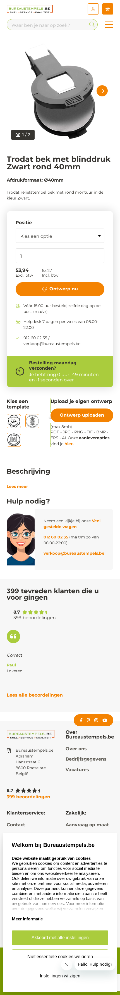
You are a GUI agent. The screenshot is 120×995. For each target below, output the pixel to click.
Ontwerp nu (63, 288)
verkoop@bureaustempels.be (74, 553)
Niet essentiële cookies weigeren (60, 956)
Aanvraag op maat (87, 824)
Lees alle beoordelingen (35, 695)
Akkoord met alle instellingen (60, 937)
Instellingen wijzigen (60, 975)
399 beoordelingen (28, 796)
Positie (24, 222)
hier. (69, 443)
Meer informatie (27, 918)
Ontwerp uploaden (82, 415)
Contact (16, 824)
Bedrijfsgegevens (86, 759)
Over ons (76, 748)
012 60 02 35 (56, 537)
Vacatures (77, 769)
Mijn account (93, 9)
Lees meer (17, 486)
